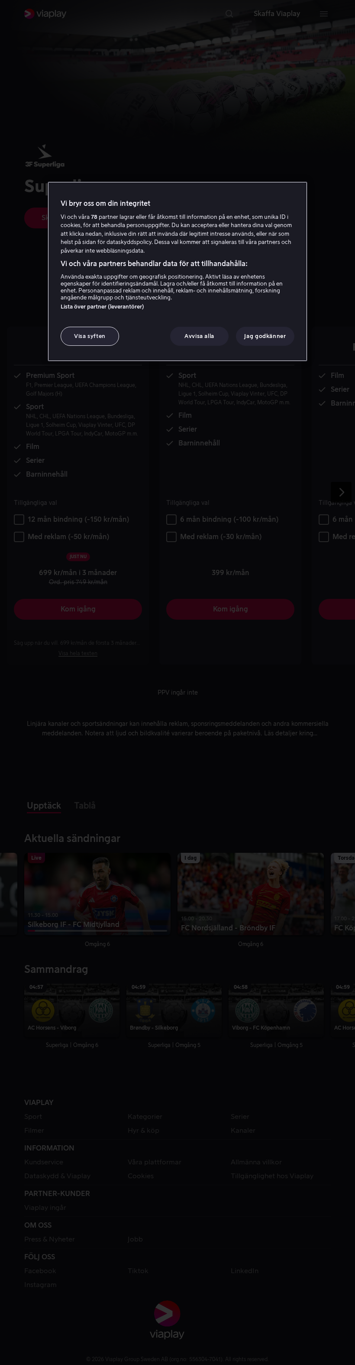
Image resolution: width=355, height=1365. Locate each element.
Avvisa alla (199, 336)
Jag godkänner (265, 336)
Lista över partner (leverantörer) (102, 306)
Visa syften (90, 336)
